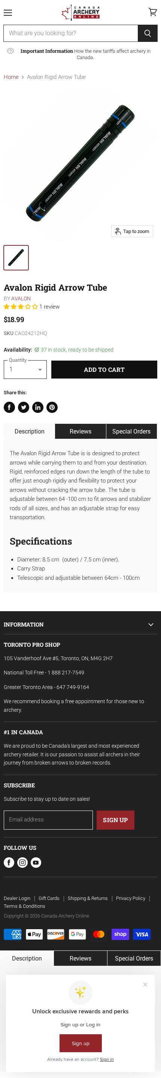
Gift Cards (49, 898)
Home (11, 77)
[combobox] (70, 33)
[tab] (29, 431)
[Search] (148, 33)
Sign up (115, 820)
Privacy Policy (130, 898)
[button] (21, 306)
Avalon (21, 298)
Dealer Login (17, 898)
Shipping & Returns (88, 898)
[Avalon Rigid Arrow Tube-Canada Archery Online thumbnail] (16, 258)
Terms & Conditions (24, 906)
